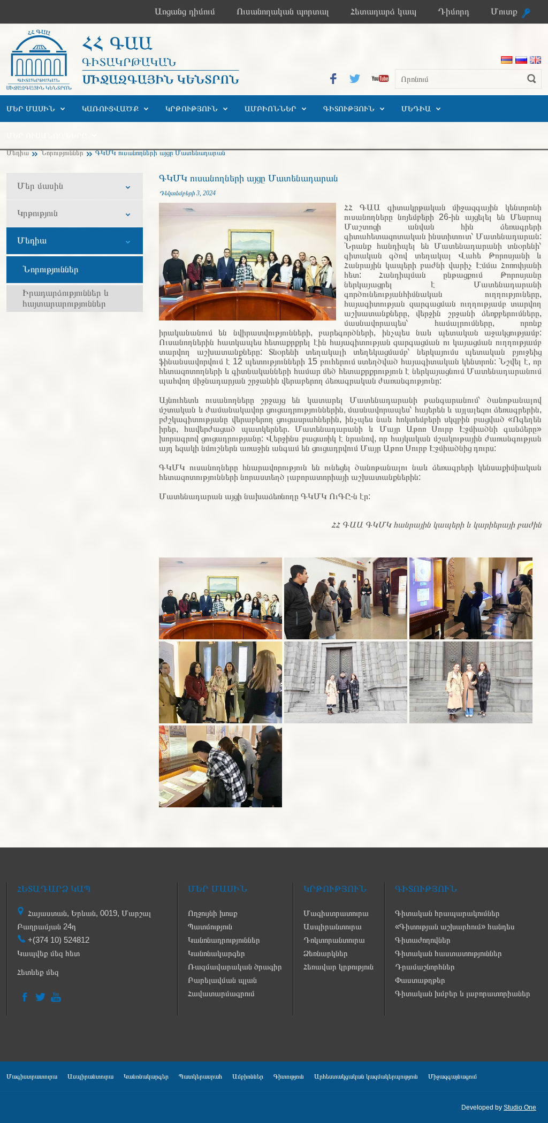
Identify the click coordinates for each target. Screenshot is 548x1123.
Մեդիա (416, 108)
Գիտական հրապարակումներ (447, 913)
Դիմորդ (453, 11)
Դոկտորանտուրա (334, 939)
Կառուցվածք (110, 108)
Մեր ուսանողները (46, 135)
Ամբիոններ (270, 108)
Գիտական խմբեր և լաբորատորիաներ (462, 993)
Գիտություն (349, 108)
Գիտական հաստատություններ (448, 953)
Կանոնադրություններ (224, 939)
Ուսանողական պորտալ (283, 11)
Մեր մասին (30, 108)
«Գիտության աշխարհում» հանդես (455, 926)
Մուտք (504, 11)
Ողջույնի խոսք (213, 913)
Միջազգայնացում (452, 1076)
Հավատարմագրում (221, 993)
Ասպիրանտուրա (332, 926)
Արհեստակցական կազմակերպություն (366, 1076)
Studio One (520, 1107)
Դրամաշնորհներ (425, 966)
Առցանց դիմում (185, 11)
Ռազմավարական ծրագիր (235, 966)
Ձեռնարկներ (325, 953)
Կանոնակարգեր (216, 953)
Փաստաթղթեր (420, 979)
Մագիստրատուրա (336, 913)
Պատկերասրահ (200, 1076)
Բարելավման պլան (222, 979)
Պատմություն (210, 926)
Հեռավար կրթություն (338, 966)
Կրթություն (191, 108)
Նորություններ (62, 153)
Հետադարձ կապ (383, 11)
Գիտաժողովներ (423, 939)
